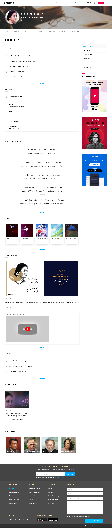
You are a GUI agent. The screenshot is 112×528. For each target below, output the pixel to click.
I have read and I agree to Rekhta (52, 477)
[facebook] (11, 519)
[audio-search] (75, 3)
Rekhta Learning (53, 499)
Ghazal (29, 31)
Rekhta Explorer (33, 503)
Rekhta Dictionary (53, 496)
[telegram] (27, 519)
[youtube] (19, 519)
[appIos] (53, 519)
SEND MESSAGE (95, 520)
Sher (52, 31)
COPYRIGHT (30, 526)
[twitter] (15, 519)
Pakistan (41, 17)
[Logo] (9, 3)
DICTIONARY (34, 3)
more (41, 3)
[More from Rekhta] (94, 2)
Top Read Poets (88, 50)
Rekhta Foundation (34, 488)
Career (31, 499)
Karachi (36, 17)
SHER (26, 3)
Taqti (10, 496)
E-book (63, 31)
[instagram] (23, 519)
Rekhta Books (52, 503)
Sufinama (50, 492)
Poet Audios (87, 67)
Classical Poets (88, 54)
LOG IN (89, 2)
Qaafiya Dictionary (15, 492)
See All (42, 83)
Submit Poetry (13, 503)
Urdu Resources (14, 499)
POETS (21, 3)
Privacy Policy (61, 477)
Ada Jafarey (10, 410)
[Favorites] (38, 14)
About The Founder (34, 492)
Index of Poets (88, 46)
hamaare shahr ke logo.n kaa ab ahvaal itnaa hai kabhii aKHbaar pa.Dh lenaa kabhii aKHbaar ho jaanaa (35, 302)
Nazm (41, 31)
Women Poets (87, 58)
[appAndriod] (42, 519)
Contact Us (32, 496)
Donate (107, 2)
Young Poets (87, 63)
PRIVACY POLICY (13, 526)
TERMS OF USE (22, 526)
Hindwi (50, 488)
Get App (101, 2)
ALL (8, 31)
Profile (17, 31)
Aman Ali (10, 419)
